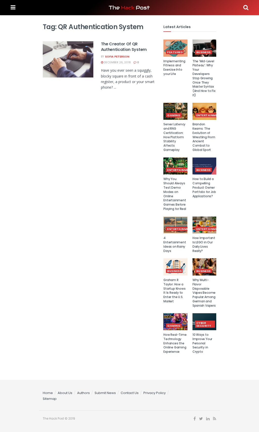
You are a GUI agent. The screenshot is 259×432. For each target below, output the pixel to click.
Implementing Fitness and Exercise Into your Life (174, 67)
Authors (83, 392)
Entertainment (209, 115)
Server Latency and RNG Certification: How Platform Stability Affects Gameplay (174, 137)
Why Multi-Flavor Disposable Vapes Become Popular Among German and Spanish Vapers (204, 293)
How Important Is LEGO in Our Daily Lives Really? (203, 244)
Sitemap (50, 398)
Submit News (105, 392)
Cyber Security (203, 324)
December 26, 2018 (117, 62)
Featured (175, 52)
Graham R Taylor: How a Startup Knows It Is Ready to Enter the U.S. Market (174, 290)
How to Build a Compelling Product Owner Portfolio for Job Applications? (204, 187)
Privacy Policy (154, 392)
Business (203, 52)
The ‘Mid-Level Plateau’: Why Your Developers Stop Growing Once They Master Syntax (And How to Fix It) (203, 78)
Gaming (173, 115)
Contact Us (130, 392)
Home (48, 392)
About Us (65, 392)
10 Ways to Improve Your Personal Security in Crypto (202, 343)
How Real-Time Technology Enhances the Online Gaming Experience (174, 343)
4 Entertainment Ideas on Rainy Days (174, 244)
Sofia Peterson (117, 56)
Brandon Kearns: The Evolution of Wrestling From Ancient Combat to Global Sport (203, 137)
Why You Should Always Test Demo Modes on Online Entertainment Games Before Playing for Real (174, 194)
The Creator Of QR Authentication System (124, 46)
